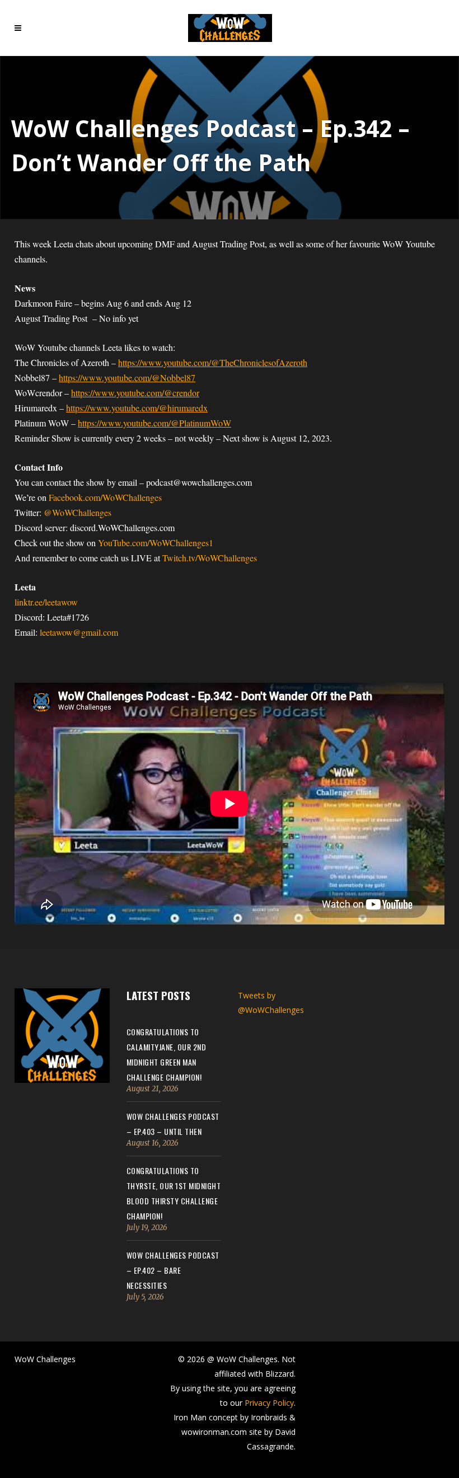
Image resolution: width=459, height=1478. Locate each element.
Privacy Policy (269, 1402)
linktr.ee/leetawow (46, 602)
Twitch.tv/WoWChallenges (209, 558)
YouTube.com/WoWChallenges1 (154, 542)
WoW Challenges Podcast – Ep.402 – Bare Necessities (173, 1270)
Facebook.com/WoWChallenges (105, 497)
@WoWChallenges (77, 512)
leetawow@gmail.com (79, 632)
